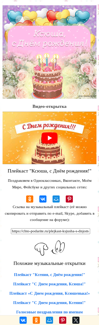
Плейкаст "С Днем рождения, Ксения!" (49, 303)
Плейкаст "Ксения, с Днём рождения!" (49, 274)
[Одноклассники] (30, 199)
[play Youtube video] (49, 138)
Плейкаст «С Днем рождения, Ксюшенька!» (49, 293)
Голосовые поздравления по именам (49, 312)
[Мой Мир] (56, 199)
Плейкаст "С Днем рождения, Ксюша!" (49, 284)
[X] (76, 320)
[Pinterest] (69, 199)
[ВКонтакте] (43, 199)
